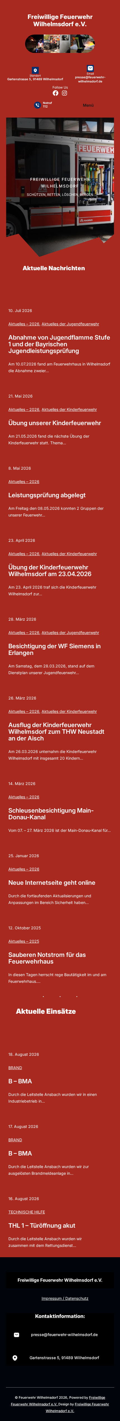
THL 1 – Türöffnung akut (41, 1225)
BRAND (15, 1067)
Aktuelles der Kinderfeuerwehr (69, 409)
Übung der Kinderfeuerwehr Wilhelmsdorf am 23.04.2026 (50, 570)
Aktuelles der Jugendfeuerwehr (70, 323)
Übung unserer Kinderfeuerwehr (54, 423)
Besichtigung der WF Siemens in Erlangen (54, 649)
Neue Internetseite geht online (51, 882)
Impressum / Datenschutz (65, 1298)
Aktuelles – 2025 (23, 941)
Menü (88, 105)
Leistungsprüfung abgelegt (47, 495)
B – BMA (20, 1081)
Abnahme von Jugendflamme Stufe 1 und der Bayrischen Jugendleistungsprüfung (59, 344)
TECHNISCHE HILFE (26, 1212)
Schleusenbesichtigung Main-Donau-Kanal (51, 813)
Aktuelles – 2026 (23, 323)
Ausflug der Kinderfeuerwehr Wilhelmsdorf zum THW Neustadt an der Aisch (56, 732)
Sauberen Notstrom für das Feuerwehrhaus (47, 958)
